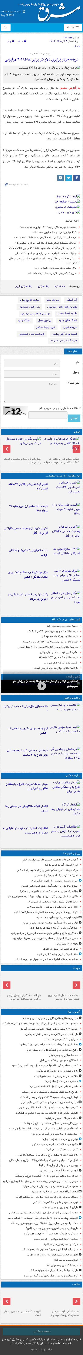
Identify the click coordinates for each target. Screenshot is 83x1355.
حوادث (76, 968)
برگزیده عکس (72, 775)
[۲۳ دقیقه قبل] (60, 982)
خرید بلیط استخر (45, 327)
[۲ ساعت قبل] (64, 735)
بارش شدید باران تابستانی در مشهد (59, 1207)
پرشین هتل (44, 320)
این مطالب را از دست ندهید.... (62, 476)
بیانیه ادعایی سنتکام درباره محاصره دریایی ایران (53, 902)
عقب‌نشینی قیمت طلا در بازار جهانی (59, 652)
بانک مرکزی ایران (23, 286)
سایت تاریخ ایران (29, 300)
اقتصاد (70, 27)
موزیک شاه (53, 300)
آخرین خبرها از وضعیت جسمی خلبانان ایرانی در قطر (26, 530)
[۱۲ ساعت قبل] (22, 1298)
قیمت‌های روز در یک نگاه (66, 619)
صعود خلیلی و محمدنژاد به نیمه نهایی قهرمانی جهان (50, 1186)
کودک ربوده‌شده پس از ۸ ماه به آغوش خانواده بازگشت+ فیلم (46, 912)
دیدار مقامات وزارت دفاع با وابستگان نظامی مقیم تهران (27, 786)
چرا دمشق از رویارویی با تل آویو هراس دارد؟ (54, 1134)
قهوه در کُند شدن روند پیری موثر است (22, 1313)
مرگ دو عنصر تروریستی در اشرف (60, 949)
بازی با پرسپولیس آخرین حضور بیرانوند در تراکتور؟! (51, 1228)
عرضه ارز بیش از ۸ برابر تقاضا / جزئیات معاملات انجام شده (45, 238)
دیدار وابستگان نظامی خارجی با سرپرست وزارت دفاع (50, 1018)
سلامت (76, 1284)
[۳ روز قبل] (22, 446)
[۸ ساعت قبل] (64, 579)
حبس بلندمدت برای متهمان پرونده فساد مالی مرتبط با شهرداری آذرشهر (40, 1181)
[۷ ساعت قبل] (64, 835)
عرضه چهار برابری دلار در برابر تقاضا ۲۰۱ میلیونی (41, 59)
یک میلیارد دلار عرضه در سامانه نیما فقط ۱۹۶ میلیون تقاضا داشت (42, 248)
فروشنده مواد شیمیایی (31, 334)
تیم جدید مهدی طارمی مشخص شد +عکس (28, 730)
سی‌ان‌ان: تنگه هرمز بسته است (61, 1039)
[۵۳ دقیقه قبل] (64, 713)
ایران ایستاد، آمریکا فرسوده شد (61, 865)
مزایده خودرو (70, 327)
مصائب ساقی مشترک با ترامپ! (61, 1081)
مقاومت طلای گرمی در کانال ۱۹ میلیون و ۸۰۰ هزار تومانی (48, 647)
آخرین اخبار (73, 1012)
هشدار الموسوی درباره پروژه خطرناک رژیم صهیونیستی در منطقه (44, 1223)
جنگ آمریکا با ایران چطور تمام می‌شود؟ (57, 954)
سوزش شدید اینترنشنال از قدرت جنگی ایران (54, 881)
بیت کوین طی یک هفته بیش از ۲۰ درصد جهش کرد (51, 1234)
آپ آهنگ (71, 300)
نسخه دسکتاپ (41, 1331)
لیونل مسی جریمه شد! (66, 1260)
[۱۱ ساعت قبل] (60, 1298)
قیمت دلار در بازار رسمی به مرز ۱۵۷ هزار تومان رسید (50, 642)
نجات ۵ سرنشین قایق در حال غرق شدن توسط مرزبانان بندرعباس (43, 1213)
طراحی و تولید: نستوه (41, 1350)
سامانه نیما (59, 286)
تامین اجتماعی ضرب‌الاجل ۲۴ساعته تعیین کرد (28, 486)
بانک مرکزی (43, 286)
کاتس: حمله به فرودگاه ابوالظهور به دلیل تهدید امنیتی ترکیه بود (44, 1066)
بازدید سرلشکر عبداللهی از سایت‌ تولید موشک (54, 1270)
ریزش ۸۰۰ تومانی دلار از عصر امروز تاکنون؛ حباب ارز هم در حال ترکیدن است (44, 261)
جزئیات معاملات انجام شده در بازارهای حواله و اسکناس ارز (45, 243)
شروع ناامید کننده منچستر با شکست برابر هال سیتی (50, 1092)
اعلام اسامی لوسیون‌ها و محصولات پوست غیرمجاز (65, 1313)
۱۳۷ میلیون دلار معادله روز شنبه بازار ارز (55, 268)
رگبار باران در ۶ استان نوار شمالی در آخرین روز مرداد (28, 597)
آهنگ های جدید (68, 320)
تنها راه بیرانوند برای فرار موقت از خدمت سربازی (52, 907)
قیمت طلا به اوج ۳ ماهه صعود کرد (59, 636)
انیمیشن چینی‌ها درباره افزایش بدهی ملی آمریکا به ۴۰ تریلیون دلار (43, 1218)
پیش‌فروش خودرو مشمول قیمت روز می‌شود (22, 461)
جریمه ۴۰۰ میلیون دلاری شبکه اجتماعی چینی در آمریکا (49, 1029)
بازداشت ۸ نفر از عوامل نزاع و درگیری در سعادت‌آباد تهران (24, 997)
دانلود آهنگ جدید (67, 313)
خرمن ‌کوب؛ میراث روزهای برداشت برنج (57, 917)
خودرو (77, 432)
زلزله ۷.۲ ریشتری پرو (66, 944)
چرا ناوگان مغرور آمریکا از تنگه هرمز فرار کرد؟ (54, 928)
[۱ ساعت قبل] (60, 446)
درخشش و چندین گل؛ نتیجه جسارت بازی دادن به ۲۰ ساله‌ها (27, 753)
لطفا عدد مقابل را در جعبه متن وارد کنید (59, 408)
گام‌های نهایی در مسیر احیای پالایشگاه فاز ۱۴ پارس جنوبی (48, 1108)
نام (77, 362)
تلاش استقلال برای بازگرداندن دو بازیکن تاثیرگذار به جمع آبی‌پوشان (42, 896)
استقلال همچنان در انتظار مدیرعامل (59, 1060)
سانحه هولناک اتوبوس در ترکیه (62, 1118)
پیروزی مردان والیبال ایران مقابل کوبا (58, 1165)
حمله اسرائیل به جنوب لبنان (63, 1055)
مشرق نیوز (50, 10)
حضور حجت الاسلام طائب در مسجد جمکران (54, 1144)
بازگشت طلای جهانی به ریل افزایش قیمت (56, 668)
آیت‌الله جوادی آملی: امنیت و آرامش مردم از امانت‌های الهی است (43, 1129)
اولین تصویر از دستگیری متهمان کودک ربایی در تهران (50, 923)
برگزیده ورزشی (72, 698)
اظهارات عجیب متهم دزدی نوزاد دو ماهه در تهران (52, 1255)
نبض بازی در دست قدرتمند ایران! (60, 1139)
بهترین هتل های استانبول (62, 307)
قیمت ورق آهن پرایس (64, 334)
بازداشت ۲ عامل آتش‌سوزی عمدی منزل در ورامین (63, 997)
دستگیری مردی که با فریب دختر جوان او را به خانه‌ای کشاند (47, 1197)
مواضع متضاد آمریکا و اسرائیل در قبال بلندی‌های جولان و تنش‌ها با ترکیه (40, 1024)
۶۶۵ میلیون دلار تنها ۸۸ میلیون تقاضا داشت (53, 233)
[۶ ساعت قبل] (64, 557)
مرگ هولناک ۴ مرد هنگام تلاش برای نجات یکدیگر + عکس (28, 574)
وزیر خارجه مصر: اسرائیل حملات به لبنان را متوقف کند (49, 1123)
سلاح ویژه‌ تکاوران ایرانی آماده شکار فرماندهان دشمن (49, 886)
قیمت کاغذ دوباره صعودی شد (62, 626)
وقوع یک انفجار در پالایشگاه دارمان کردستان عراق (52, 1050)
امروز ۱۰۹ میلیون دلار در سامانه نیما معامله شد (52, 273)
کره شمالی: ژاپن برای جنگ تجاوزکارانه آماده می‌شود (51, 1276)
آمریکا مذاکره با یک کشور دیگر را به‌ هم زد (56, 875)
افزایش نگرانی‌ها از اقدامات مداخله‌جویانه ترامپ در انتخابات (46, 1113)
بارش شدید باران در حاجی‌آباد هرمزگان (57, 1071)
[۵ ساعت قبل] (64, 535)
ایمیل (76, 372)
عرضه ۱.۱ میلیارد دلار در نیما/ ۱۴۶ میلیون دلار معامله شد (47, 227)
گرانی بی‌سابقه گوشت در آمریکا (61, 1150)
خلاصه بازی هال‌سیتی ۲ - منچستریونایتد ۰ (25, 708)
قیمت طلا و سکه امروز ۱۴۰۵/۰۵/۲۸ (58, 657)
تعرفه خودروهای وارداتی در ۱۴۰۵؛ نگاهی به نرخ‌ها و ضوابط (61, 461)
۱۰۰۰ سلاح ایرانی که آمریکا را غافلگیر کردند (28, 552)
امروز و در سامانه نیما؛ (41, 54)
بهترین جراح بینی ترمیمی (35, 313)
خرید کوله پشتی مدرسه (63, 340)
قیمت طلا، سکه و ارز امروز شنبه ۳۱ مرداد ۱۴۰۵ (28, 508)
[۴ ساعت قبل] (64, 513)
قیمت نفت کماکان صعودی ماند (61, 663)
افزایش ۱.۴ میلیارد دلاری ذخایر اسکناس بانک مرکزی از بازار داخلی (43, 1160)
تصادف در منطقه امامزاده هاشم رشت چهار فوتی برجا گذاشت (46, 959)
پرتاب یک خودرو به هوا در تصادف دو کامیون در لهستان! (49, 891)
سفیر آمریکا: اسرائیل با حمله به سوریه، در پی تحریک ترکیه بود (45, 938)
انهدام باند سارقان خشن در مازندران (59, 1171)
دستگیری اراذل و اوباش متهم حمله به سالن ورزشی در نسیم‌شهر (44, 933)
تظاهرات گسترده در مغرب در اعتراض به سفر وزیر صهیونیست (25, 830)
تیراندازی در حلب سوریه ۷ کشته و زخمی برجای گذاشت (49, 1097)
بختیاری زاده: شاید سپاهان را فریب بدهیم (56, 1239)
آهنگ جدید (24, 320)
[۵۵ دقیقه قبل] (64, 491)
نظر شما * (73, 383)
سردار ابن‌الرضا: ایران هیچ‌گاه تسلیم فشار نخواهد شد (50, 1249)
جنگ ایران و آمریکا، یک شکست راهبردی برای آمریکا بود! (48, 1045)
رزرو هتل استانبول (29, 307)
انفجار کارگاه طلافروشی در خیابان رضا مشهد (26, 808)
